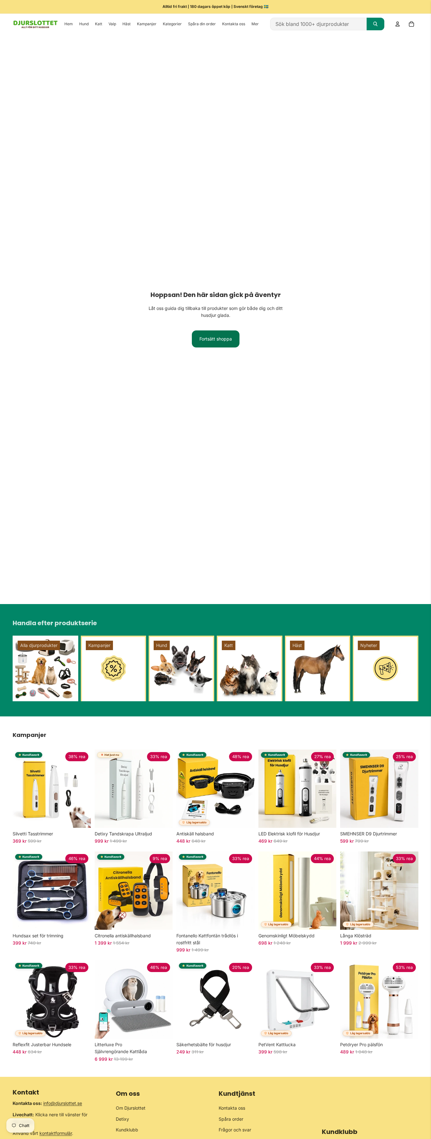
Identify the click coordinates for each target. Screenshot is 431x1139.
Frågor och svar (235, 1129)
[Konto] (397, 24)
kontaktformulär (55, 1133)
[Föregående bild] (20, 789)
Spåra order (231, 1119)
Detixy (122, 1119)
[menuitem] (255, 24)
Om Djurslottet (130, 1108)
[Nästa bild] (84, 789)
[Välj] (81, 818)
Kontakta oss (232, 1108)
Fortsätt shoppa (215, 338)
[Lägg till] (162, 818)
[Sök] (375, 24)
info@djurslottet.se (62, 1103)
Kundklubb (127, 1129)
